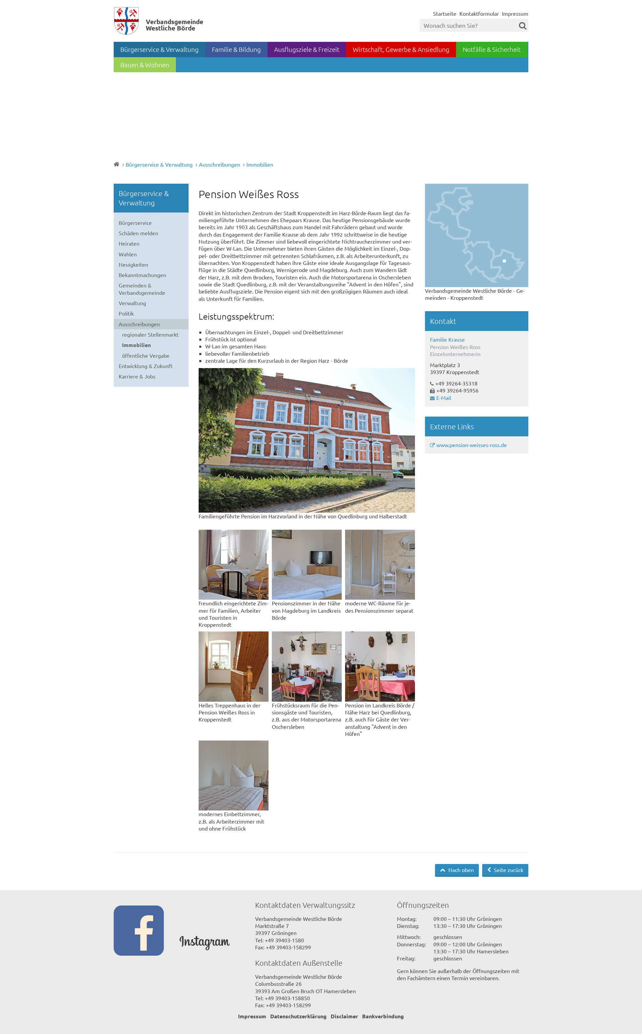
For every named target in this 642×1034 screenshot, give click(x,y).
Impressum (515, 13)
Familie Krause (447, 339)
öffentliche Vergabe (146, 355)
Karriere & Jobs (137, 376)
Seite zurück (508, 869)
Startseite (444, 13)
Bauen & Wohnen (144, 65)
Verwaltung (132, 302)
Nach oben (460, 869)
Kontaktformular (479, 13)
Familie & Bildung (236, 49)
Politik (126, 313)
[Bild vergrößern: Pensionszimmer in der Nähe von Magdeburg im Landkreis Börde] (307, 565)
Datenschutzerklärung (298, 1016)
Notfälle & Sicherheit (492, 49)
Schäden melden (138, 233)
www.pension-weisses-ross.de (471, 444)
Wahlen (128, 254)
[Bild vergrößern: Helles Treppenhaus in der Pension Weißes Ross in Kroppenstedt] (234, 666)
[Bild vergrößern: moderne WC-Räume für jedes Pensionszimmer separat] (380, 565)
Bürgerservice (135, 222)
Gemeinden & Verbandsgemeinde (142, 288)
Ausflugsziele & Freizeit (306, 49)
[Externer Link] (147, 931)
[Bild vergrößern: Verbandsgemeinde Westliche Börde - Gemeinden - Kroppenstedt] (476, 235)
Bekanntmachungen (142, 274)
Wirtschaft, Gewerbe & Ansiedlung (401, 49)
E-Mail (443, 397)
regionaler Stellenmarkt (150, 334)
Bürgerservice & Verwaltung (159, 49)
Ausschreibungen (219, 164)
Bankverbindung (383, 1016)
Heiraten (129, 243)
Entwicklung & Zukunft (146, 365)
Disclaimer (344, 1016)
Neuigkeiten (133, 264)
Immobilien (259, 164)
